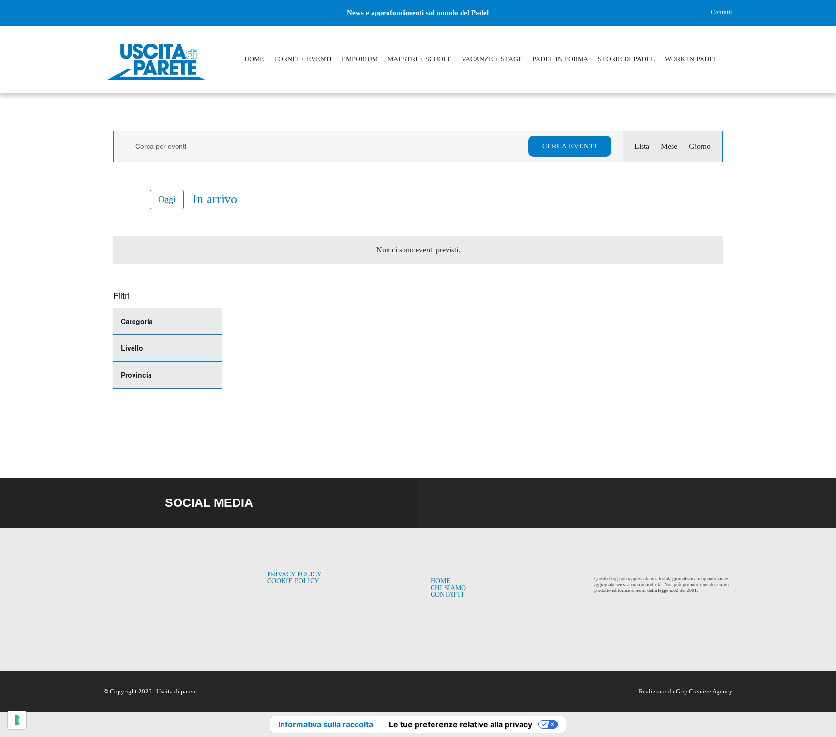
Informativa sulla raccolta (325, 724)
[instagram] (123, 12)
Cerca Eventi (569, 146)
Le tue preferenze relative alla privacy (460, 724)
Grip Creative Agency (704, 691)
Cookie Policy (293, 581)
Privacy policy (294, 574)
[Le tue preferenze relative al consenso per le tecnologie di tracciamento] (17, 720)
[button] (730, 60)
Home (440, 581)
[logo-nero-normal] (164, 575)
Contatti (721, 11)
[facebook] (107, 12)
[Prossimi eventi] (135, 199)
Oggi (167, 199)
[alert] (418, 250)
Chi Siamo (448, 587)
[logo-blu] (156, 45)
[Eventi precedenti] (119, 199)
